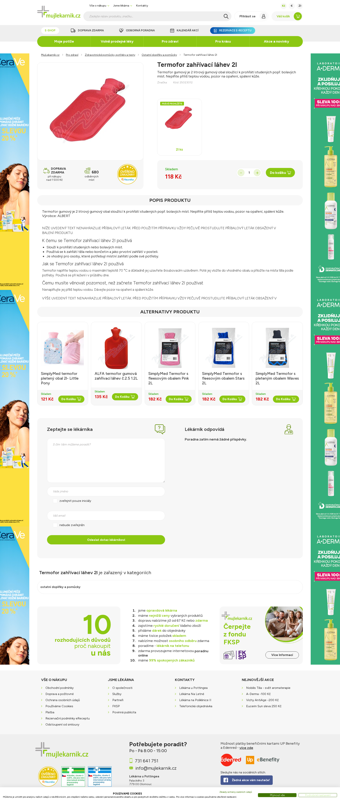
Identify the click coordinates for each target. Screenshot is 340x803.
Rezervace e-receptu (235, 30)
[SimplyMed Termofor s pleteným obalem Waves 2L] (277, 348)
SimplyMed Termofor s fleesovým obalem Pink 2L (168, 378)
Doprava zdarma (91, 30)
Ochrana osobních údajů (62, 700)
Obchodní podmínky (59, 688)
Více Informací (282, 655)
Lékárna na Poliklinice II (195, 700)
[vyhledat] (226, 16)
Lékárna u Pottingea (193, 688)
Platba (49, 712)
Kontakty (142, 6)
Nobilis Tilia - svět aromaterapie (268, 688)
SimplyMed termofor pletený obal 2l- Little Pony (60, 378)
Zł (299, 5)
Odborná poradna (140, 30)
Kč (283, 5)
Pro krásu (223, 41)
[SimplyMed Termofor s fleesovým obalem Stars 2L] (224, 348)
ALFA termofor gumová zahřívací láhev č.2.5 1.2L (116, 376)
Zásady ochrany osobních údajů (235, 792)
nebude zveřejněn (72, 525)
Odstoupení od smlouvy (62, 725)
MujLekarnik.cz (50, 54)
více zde (246, 748)
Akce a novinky (276, 41)
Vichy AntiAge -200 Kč (262, 700)
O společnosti (122, 688)
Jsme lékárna (121, 6)
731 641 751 (146, 761)
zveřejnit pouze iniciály (75, 501)
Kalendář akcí (188, 30)
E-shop (50, 30)
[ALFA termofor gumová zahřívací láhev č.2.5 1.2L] (116, 348)
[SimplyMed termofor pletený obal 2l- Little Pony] (62, 348)
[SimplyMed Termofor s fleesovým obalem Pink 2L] (170, 348)
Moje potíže (64, 41)
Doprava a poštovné (59, 694)
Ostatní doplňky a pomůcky (159, 54)
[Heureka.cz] (48, 779)
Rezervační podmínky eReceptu (67, 718)
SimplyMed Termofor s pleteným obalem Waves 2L (277, 378)
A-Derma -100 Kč (258, 694)
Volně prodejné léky (117, 41)
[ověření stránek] (73, 779)
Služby (116, 694)
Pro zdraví (170, 41)
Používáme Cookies (59, 706)
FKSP (116, 706)
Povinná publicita (124, 712)
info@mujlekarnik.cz (155, 768)
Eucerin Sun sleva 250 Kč (264, 706)
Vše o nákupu (97, 6)
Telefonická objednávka (195, 706)
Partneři (117, 700)
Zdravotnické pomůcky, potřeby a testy (110, 54)
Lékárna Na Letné (191, 694)
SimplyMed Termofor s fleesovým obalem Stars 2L (223, 378)
